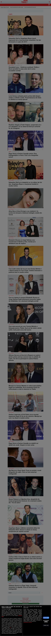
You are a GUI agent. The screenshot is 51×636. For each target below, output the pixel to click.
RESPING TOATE (46, 625)
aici (10, 627)
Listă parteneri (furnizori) (28, 622)
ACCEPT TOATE (46, 617)
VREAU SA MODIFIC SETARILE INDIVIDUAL (46, 621)
